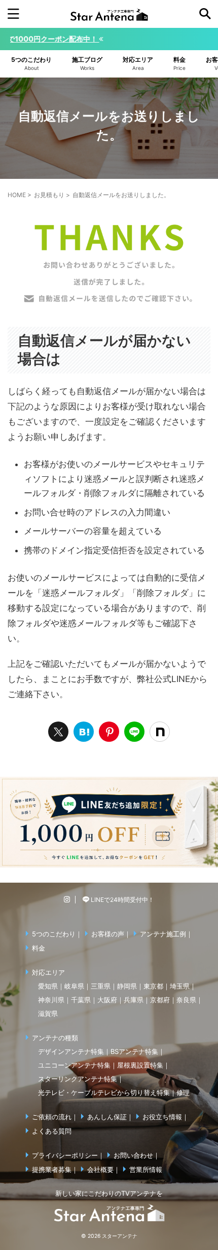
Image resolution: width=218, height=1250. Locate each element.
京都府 (160, 1000)
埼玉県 (180, 986)
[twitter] (58, 732)
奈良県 (186, 1000)
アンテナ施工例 (163, 934)
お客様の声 (107, 934)
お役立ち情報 (162, 1117)
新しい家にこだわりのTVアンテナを (109, 1193)
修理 (183, 1092)
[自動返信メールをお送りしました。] (84, 732)
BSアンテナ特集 (134, 1051)
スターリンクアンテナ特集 (77, 1079)
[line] (134, 732)
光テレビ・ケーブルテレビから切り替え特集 (104, 1092)
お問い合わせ (133, 1155)
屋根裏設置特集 (140, 1065)
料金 (38, 948)
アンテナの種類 (55, 1038)
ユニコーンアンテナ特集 (74, 1065)
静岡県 (127, 986)
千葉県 (81, 1000)
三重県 (101, 986)
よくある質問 (51, 1131)
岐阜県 (74, 986)
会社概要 (100, 1169)
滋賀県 (48, 1013)
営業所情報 (145, 1169)
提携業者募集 (51, 1169)
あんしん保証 (107, 1117)
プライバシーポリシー (65, 1155)
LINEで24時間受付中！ (121, 899)
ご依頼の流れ (51, 1117)
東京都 (153, 986)
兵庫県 (133, 1000)
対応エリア (48, 972)
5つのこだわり (54, 934)
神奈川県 (51, 1000)
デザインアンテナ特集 (71, 1051)
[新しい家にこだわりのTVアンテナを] (109, 14)
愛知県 (48, 986)
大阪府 (107, 1000)
